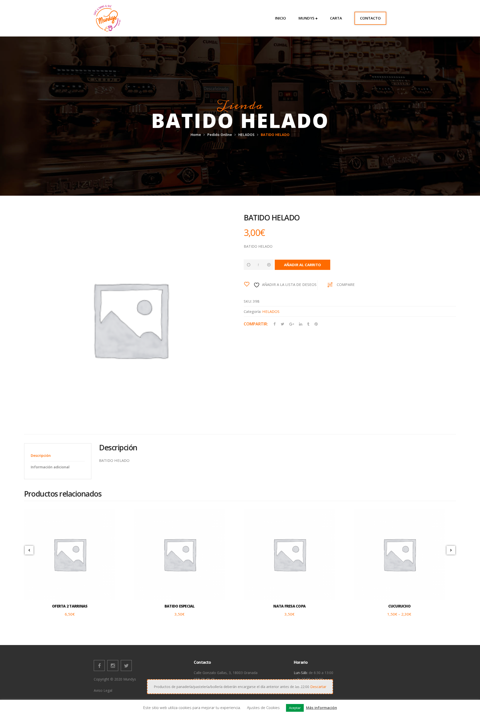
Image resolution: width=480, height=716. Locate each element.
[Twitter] (126, 665)
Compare (346, 284)
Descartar (318, 686)
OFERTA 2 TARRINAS (69, 606)
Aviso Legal (103, 690)
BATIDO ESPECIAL (179, 606)
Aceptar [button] (295, 708)
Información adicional (50, 467)
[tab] (58, 455)
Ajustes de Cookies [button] (263, 707)
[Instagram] (112, 665)
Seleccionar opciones (399, 591)
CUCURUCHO (399, 606)
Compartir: (256, 324)
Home (195, 134)
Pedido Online (219, 134)
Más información (321, 707)
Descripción (41, 455)
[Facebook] (99, 665)
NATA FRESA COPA (289, 606)
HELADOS (246, 134)
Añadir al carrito (302, 264)
